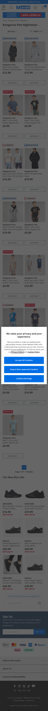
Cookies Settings (24, 378)
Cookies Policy (33, 352)
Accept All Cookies (24, 360)
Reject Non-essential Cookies (24, 369)
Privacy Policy (17, 352)
